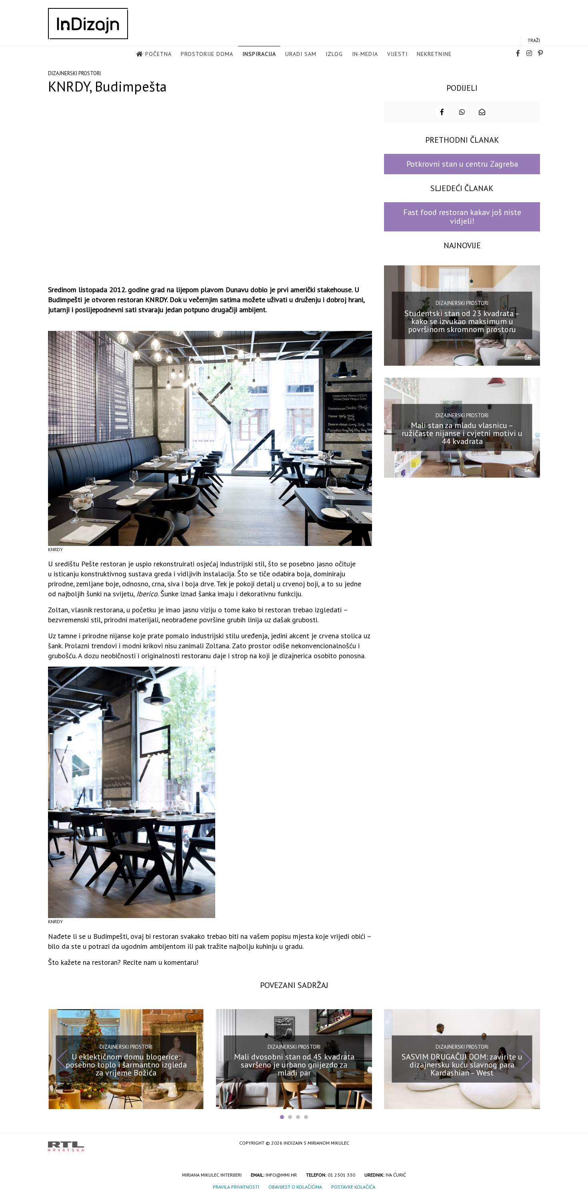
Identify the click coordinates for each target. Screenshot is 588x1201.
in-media (365, 54)
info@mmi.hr (281, 1175)
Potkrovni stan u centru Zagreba (462, 164)
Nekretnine (434, 54)
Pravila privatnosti (236, 1187)
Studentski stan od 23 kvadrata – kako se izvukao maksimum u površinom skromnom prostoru (462, 321)
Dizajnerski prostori (74, 73)
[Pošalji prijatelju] (482, 112)
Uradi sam (300, 54)
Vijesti (397, 54)
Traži (534, 40)
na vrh (532, 1144)
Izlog (334, 54)
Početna (158, 54)
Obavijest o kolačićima (295, 1187)
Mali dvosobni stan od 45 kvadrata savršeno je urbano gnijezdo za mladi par (294, 1065)
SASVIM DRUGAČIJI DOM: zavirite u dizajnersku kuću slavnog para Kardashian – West (462, 1065)
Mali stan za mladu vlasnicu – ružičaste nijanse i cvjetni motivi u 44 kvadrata (462, 433)
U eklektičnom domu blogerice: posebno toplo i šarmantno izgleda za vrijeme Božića (126, 1065)
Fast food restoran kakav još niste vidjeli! (462, 216)
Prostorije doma (207, 54)
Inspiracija (259, 54)
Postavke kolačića (353, 1187)
